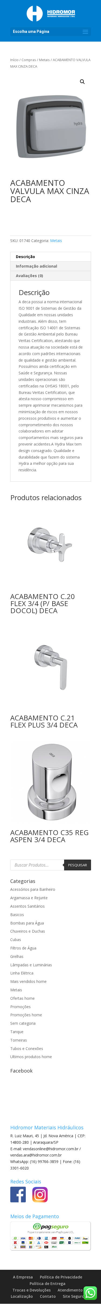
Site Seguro (73, 1296)
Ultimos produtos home (31, 1056)
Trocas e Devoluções (31, 1290)
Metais (44, 59)
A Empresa (23, 1277)
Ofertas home (22, 998)
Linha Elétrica (21, 973)
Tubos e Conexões (26, 1048)
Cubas (15, 939)
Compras (29, 59)
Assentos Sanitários (27, 906)
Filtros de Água (23, 948)
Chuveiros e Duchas (27, 931)
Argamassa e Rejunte (29, 897)
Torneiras (18, 1040)
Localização (22, 1296)
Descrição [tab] (25, 256)
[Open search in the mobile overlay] (50, 865)
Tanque (16, 1031)
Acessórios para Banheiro (32, 889)
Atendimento (70, 1290)
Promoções (20, 1006)
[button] (82, 82)
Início (14, 59)
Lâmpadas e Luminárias (31, 964)
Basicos (17, 914)
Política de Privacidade (61, 1277)
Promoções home (26, 1014)
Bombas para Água (27, 923)
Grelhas (16, 956)
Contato (48, 1296)
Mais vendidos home (28, 981)
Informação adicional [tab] (36, 266)
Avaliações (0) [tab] (29, 275)
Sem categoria (23, 1023)
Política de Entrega (47, 1283)
